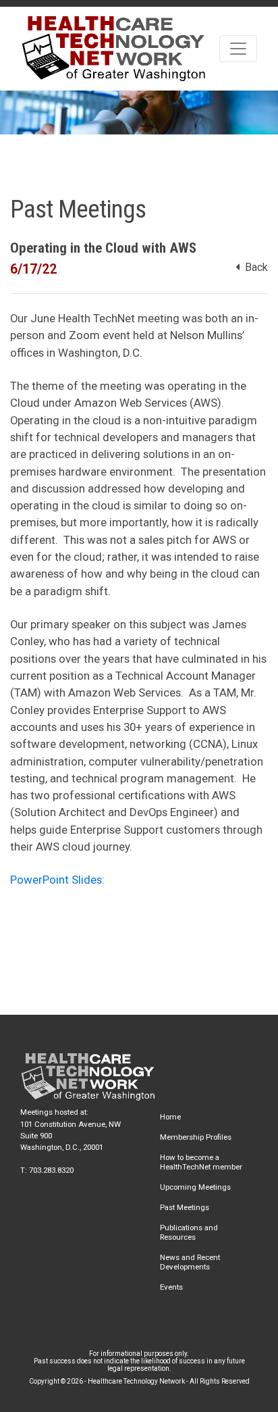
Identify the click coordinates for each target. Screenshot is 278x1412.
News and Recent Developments (190, 1262)
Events (171, 1287)
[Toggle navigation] (238, 48)
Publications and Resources (189, 1232)
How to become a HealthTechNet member (201, 1162)
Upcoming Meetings (195, 1187)
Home (170, 1116)
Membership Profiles (195, 1137)
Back (254, 267)
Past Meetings (184, 1207)
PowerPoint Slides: (58, 879)
